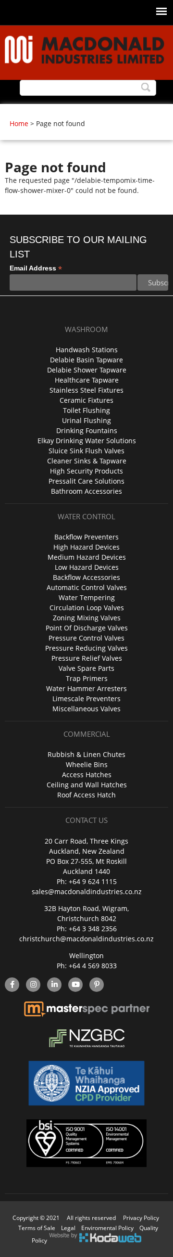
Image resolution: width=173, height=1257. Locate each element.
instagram (33, 985)
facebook (12, 985)
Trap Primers (87, 678)
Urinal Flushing (86, 420)
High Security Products (86, 470)
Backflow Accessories (86, 577)
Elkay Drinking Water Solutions (86, 440)
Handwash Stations (87, 349)
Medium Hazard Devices (87, 557)
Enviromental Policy (107, 1228)
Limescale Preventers (86, 698)
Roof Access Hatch (86, 794)
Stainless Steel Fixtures (86, 390)
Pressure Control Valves (86, 637)
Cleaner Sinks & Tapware (86, 460)
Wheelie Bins (87, 764)
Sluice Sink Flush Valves (86, 450)
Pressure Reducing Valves (86, 648)
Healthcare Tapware (87, 380)
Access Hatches (86, 774)
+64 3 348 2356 (93, 928)
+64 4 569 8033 (93, 965)
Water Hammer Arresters (86, 688)
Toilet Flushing (86, 410)
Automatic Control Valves (87, 587)
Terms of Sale (36, 1228)
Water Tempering (87, 597)
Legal (68, 1228)
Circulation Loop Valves (86, 607)
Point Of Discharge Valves (87, 627)
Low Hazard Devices (87, 567)
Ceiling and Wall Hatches (87, 784)
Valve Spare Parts (86, 668)
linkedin (54, 985)
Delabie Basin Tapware (86, 359)
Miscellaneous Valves (86, 708)
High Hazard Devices (86, 547)
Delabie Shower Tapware (86, 369)
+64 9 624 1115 (93, 881)
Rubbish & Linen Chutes (86, 754)
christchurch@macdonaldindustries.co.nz (86, 938)
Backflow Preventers (86, 536)
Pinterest (97, 985)
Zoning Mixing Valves (87, 617)
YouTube (75, 985)
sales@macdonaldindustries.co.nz (87, 891)
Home (19, 123)
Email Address (36, 268)
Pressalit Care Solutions (86, 481)
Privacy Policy (141, 1218)
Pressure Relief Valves (86, 658)
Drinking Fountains (86, 430)
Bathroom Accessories (86, 491)
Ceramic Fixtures (86, 400)
